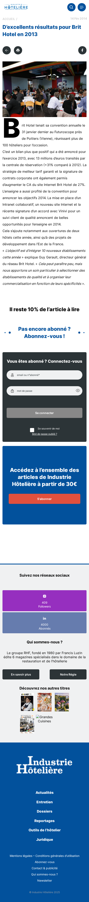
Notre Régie (68, 674)
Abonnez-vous (44, 862)
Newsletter (44, 880)
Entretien (44, 802)
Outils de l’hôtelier (45, 830)
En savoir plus (21, 674)
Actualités (45, 793)
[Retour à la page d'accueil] (44, 766)
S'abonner (44, 499)
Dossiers (44, 811)
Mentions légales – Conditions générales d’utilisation (44, 855)
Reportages (44, 821)
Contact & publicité (45, 868)
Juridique (44, 839)
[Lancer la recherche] (71, 7)
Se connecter (44, 413)
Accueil (8, 19)
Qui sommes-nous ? (44, 874)
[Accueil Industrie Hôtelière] (16, 7)
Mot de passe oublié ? (44, 433)
